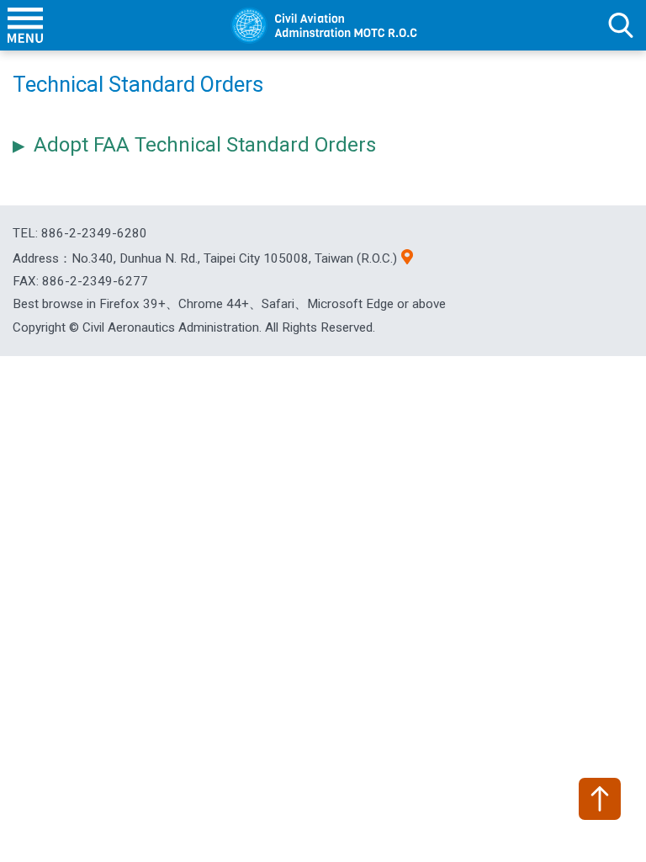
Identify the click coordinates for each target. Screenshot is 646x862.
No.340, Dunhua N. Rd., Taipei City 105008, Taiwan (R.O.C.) (234, 258)
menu (25, 25)
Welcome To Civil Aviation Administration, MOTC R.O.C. (323, 25)
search (621, 25)
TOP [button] (600, 799)
